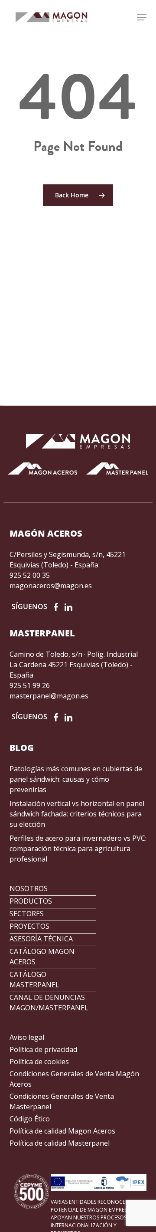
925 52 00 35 (30, 575)
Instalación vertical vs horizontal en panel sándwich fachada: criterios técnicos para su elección (77, 814)
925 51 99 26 (30, 685)
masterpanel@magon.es (49, 696)
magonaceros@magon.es (51, 585)
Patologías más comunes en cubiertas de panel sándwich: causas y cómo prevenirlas (76, 779)
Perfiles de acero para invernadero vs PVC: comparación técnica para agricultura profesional (78, 848)
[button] (141, 17)
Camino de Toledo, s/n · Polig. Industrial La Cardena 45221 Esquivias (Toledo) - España (74, 664)
